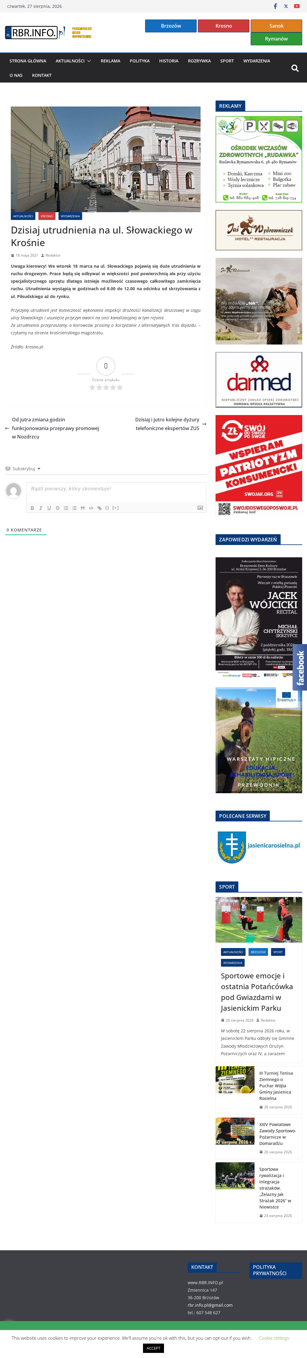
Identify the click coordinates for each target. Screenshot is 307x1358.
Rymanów (276, 38)
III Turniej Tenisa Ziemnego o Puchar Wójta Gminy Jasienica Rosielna (276, 1085)
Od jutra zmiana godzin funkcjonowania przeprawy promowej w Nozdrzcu (55, 428)
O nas (16, 75)
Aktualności (70, 61)
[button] (88, 61)
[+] (115, 507)
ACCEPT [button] (153, 1348)
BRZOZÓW (258, 952)
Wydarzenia (256, 61)
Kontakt (42, 75)
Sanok (277, 26)
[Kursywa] (41, 508)
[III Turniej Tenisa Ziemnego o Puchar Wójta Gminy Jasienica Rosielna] (235, 1090)
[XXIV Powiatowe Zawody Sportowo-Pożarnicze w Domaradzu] (235, 1138)
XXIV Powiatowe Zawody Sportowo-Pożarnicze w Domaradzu (277, 1134)
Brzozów (171, 26)
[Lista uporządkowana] (66, 508)
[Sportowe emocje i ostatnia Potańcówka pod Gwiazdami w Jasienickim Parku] (259, 920)
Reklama (110, 61)
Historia (168, 61)
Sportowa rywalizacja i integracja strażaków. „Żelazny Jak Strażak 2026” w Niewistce (275, 1188)
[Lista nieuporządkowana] (74, 508)
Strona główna (28, 61)
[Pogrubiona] (32, 508)
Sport (227, 61)
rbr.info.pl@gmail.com (210, 1305)
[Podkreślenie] (49, 508)
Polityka (140, 61)
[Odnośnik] (99, 508)
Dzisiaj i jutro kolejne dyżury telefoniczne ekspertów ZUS (167, 424)
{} (107, 507)
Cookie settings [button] (274, 1338)
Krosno (224, 26)
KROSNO (47, 216)
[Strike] (57, 508)
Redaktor (53, 255)
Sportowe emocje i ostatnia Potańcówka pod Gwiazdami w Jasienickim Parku (257, 992)
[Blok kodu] (91, 508)
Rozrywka (199, 61)
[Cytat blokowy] (83, 508)
